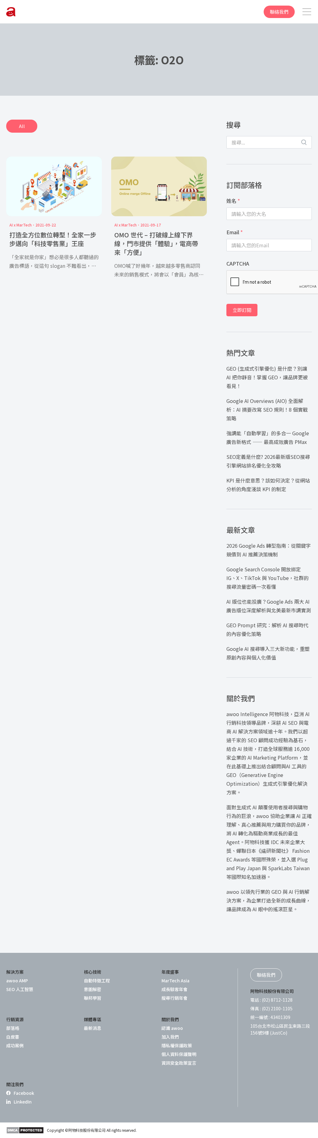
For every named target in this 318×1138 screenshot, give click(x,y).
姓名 (233, 200)
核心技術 (92, 972)
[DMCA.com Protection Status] (25, 1130)
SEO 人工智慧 (19, 989)
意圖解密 (92, 989)
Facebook (24, 1093)
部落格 (12, 1028)
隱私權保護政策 (176, 1045)
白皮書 (12, 1037)
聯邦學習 (92, 998)
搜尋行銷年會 (174, 998)
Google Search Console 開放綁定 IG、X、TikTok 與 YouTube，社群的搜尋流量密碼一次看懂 (267, 577)
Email (234, 232)
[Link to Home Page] (11, 11)
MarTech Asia (175, 980)
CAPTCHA (237, 263)
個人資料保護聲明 (178, 1054)
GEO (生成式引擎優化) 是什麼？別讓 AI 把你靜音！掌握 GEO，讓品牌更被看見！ (267, 377)
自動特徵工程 (97, 980)
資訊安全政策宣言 (178, 1063)
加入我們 (170, 1037)
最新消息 (92, 1028)
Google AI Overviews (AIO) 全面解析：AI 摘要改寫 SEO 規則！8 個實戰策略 (267, 409)
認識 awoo (172, 1028)
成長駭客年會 (174, 989)
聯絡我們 (279, 11)
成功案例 (15, 1045)
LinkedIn (23, 1102)
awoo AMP (17, 980)
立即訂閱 (242, 310)
